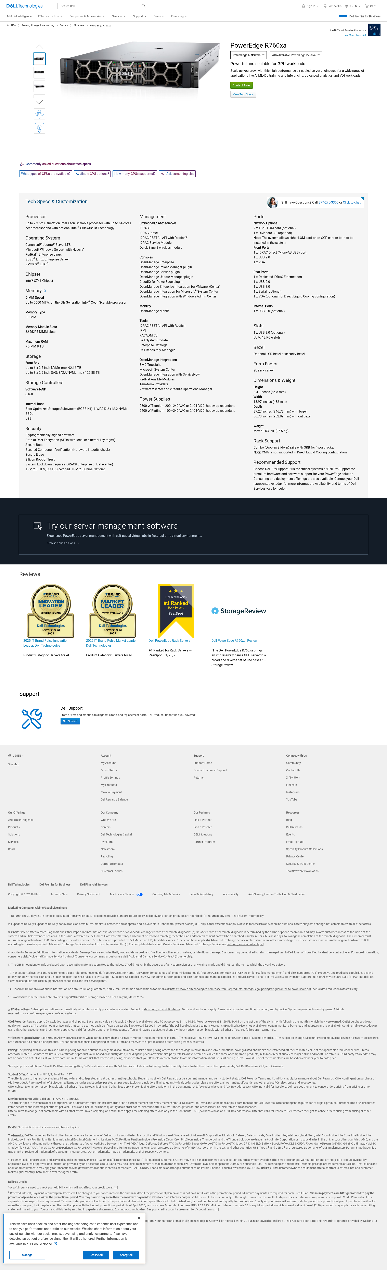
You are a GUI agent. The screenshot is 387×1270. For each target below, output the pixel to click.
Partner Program (204, 841)
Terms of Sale (59, 894)
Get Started (70, 721)
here (272, 1029)
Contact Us (293, 770)
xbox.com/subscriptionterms (162, 1009)
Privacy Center (295, 856)
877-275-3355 (328, 202)
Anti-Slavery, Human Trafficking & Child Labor (276, 894)
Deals (11, 849)
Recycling (107, 856)
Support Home (203, 763)
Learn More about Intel (354, 35)
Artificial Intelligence (20, 819)
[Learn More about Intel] (374, 29)
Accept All (126, 1255)
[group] (140, 71)
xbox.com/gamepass (33, 1013)
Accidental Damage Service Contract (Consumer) (59, 956)
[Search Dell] (144, 6)
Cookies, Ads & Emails (166, 894)
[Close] (138, 1217)
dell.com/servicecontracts (243, 944)
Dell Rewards (294, 827)
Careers (106, 827)
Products (14, 827)
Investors (107, 841)
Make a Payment (111, 792)
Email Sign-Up (295, 841)
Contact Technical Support (210, 770)
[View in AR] (39, 128)
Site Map (13, 764)
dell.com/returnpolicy (250, 915)
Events (290, 834)
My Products (109, 784)
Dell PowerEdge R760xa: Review (234, 641)
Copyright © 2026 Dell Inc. (24, 894)
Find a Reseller (203, 827)
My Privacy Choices (122, 894)
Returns (199, 777)
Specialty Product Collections (304, 849)
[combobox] (102, 6)
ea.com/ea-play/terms (62, 1013)
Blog (289, 819)
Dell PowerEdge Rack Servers (169, 641)
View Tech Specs (243, 94)
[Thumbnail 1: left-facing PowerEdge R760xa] (39, 59)
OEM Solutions (203, 834)
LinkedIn (291, 784)
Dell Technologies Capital (116, 834)
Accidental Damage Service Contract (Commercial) (160, 956)
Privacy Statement (88, 894)
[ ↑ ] (261, 944)
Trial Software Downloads (302, 871)
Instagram (292, 792)
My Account (108, 763)
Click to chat (352, 202)
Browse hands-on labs (61, 543)
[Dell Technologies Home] (24, 6)
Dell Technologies (19, 884)
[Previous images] (39, 46)
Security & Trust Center (300, 863)
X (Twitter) (293, 777)
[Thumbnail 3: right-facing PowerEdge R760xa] (39, 86)
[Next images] (39, 102)
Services (13, 841)
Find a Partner (202, 819)
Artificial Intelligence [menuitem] (19, 16)
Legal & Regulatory (201, 894)
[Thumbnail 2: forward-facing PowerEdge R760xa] (39, 72)
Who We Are (108, 819)
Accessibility (230, 894)
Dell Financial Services (94, 884)
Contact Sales (241, 85)
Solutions (14, 834)
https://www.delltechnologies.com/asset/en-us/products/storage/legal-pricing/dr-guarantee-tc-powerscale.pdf (240, 989)
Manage (27, 1255)
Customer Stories (111, 871)
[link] (332, 6)
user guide (95, 972)
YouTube (291, 799)
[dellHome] (9, 25)
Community (293, 763)
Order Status (109, 770)
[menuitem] (50, 16)
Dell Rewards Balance (114, 799)
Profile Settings (110, 777)
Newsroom (108, 849)
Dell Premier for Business (364, 16)
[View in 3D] (39, 114)
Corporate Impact (112, 863)
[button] (311, 6)
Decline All (96, 1255)
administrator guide (187, 972)
